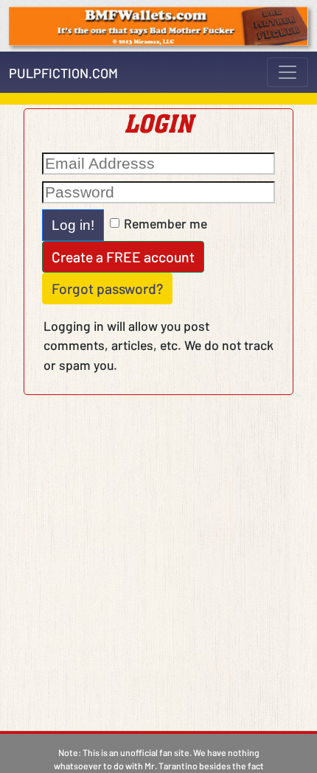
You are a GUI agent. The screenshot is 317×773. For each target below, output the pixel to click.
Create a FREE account (123, 256)
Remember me (165, 223)
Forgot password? (107, 288)
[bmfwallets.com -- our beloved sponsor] (158, 24)
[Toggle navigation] (287, 72)
